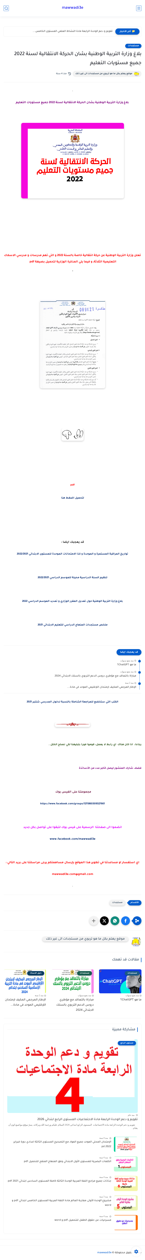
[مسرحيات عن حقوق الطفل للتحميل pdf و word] (126, 1222)
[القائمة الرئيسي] (138, 8)
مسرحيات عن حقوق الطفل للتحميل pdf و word (82, 1220)
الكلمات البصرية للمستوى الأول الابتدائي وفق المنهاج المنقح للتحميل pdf (67, 1161)
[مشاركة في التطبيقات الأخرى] (93, 920)
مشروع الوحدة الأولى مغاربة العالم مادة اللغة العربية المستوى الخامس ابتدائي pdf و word (61, 1203)
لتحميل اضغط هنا (72, 498)
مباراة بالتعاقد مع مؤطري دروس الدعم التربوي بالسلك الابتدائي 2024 (95, 676)
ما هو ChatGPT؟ (126, 665)
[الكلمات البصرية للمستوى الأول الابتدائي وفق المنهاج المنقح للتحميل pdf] (126, 1163)
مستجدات (133, 46)
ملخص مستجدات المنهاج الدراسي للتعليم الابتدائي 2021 (73, 625)
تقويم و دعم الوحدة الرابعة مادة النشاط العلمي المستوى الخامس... (73, 31)
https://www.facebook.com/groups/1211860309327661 (72, 804)
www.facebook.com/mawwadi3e (72, 839)
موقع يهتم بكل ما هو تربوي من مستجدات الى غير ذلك (103, 74)
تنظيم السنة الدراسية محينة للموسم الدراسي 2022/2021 (73, 577)
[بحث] (6, 8)
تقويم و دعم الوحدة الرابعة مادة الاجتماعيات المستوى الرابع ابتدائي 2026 (87, 1119)
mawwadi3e (72, 8)
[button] (125, 920)
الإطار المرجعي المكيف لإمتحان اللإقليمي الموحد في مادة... (101, 687)
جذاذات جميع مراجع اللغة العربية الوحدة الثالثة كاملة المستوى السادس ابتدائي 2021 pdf (59, 1181)
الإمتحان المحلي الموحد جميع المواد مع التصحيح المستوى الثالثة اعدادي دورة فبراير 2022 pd (62, 1144)
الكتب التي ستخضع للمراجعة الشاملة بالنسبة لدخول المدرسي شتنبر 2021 (72, 702)
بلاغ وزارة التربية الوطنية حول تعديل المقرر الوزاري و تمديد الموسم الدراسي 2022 (72, 601)
